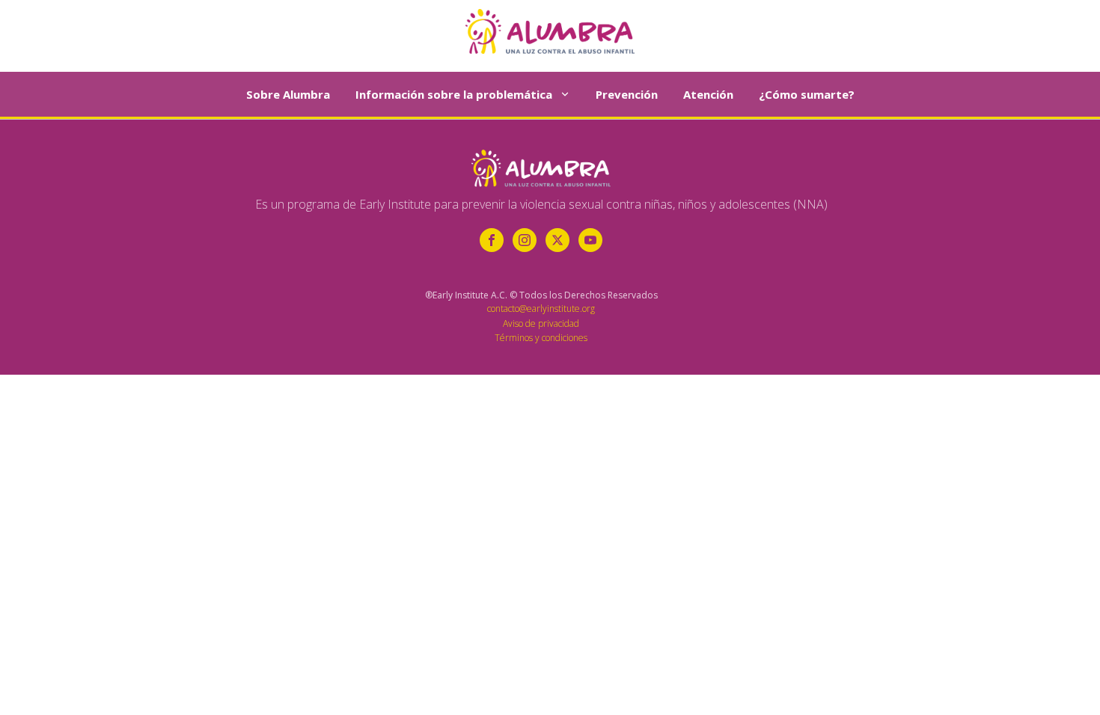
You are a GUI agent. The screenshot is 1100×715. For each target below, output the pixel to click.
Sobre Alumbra (288, 94)
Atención (708, 94)
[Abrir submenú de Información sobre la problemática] (565, 94)
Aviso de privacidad (541, 323)
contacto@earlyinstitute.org (541, 308)
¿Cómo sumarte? (807, 94)
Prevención (627, 94)
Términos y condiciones (541, 337)
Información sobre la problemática (453, 94)
